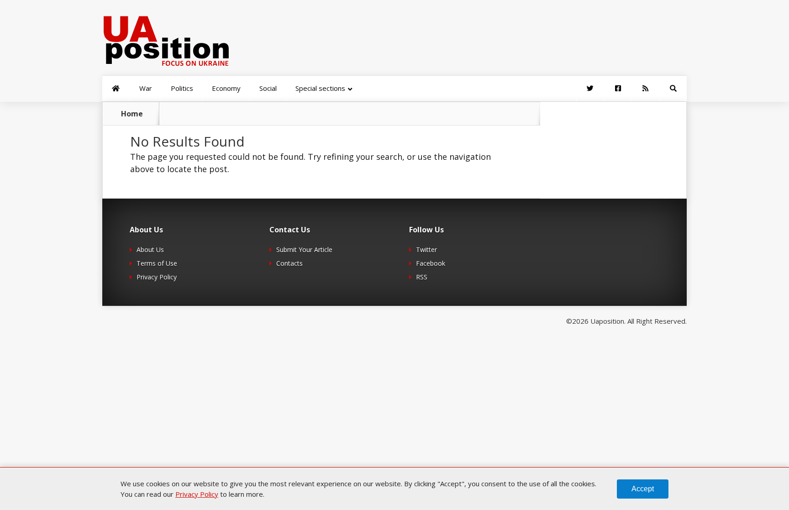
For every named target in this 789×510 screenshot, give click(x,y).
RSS (421, 277)
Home (132, 113)
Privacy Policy (157, 277)
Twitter (426, 249)
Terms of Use (157, 263)
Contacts (289, 263)
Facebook (430, 263)
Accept (642, 489)
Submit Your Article (304, 249)
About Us (150, 249)
